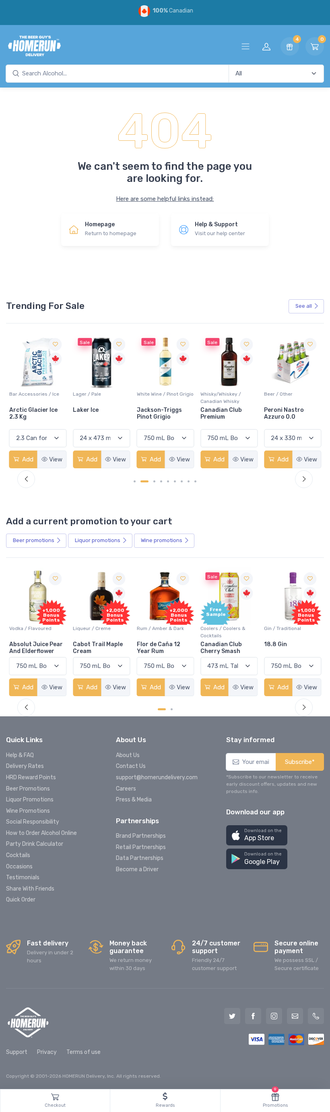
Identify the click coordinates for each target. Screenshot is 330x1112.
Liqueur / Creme (92, 628)
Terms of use (83, 1052)
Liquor (97, 540)
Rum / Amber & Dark (160, 628)
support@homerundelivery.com (157, 777)
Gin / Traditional (282, 628)
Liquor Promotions (30, 799)
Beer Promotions (28, 788)
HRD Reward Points (31, 777)
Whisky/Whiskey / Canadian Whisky (157, 397)
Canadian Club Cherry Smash (221, 648)
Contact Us (131, 766)
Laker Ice (22, 410)
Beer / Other (214, 394)
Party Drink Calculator (34, 844)
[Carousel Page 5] (168, 481)
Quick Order (20, 899)
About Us (128, 755)
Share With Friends (30, 888)
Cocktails (18, 855)
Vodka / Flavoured (30, 628)
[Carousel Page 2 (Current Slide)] (144, 481)
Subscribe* (300, 762)
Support (16, 1052)
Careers (126, 788)
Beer (33, 540)
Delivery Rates (25, 766)
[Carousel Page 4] (161, 481)
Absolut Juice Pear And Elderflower (36, 648)
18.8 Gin (275, 644)
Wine (161, 540)
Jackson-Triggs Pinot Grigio (95, 413)
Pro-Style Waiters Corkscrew (289, 413)
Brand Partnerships (141, 835)
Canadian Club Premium (157, 413)
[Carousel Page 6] (175, 481)
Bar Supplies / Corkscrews (280, 397)
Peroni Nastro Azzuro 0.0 (220, 413)
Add (27, 459)
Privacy (47, 1052)
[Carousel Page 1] (135, 481)
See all (303, 306)
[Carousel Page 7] (182, 481)
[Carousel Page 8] (189, 481)
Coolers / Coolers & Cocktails (222, 632)
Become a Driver (137, 869)
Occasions (19, 866)
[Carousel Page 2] (172, 709)
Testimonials (22, 877)
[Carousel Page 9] (195, 481)
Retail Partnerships (141, 847)
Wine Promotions (28, 810)
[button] (256, 835)
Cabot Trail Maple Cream (98, 648)
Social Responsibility (32, 821)
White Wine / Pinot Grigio (101, 394)
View (55, 459)
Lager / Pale (23, 394)
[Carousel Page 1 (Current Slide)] (162, 709)
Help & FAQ (20, 755)
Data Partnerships (139, 858)
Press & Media (134, 799)
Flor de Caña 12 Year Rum (158, 648)
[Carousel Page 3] (154, 481)
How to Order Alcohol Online (41, 833)
